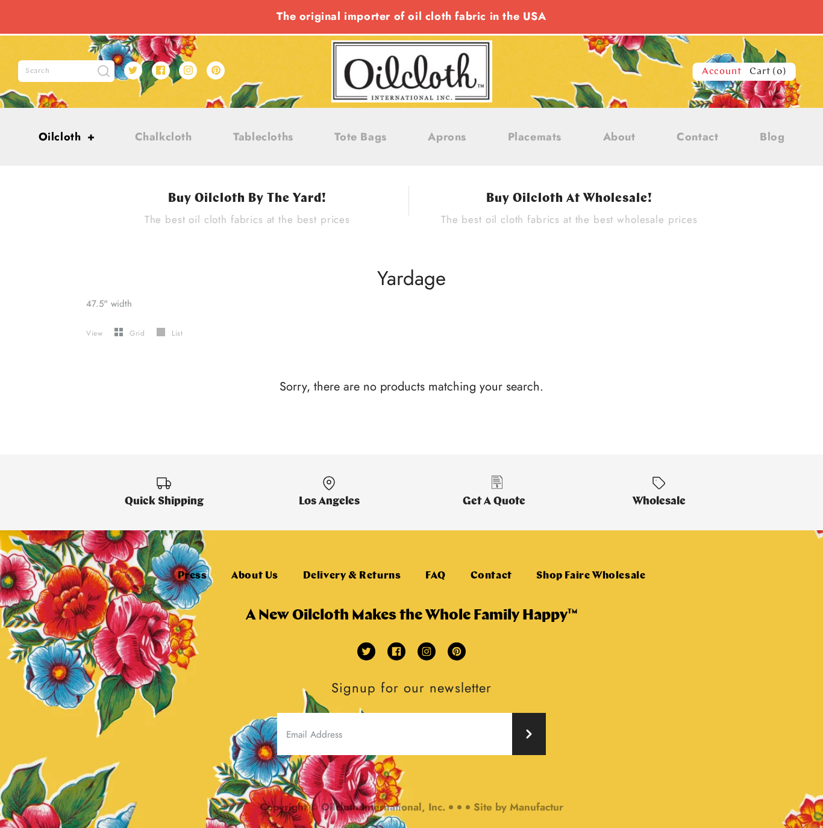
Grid (139, 333)
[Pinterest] (216, 70)
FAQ (435, 576)
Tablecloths (263, 137)
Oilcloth (67, 137)
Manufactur (536, 807)
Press (192, 576)
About (619, 137)
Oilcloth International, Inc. (383, 807)
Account (722, 72)
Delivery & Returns (352, 576)
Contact (697, 137)
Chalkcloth (163, 137)
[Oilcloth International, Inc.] (411, 47)
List (177, 333)
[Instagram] (188, 70)
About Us (254, 576)
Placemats (535, 137)
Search (37, 71)
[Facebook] (161, 70)
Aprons (447, 137)
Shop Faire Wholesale (590, 576)
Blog (772, 137)
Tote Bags (360, 137)
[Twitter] (133, 70)
